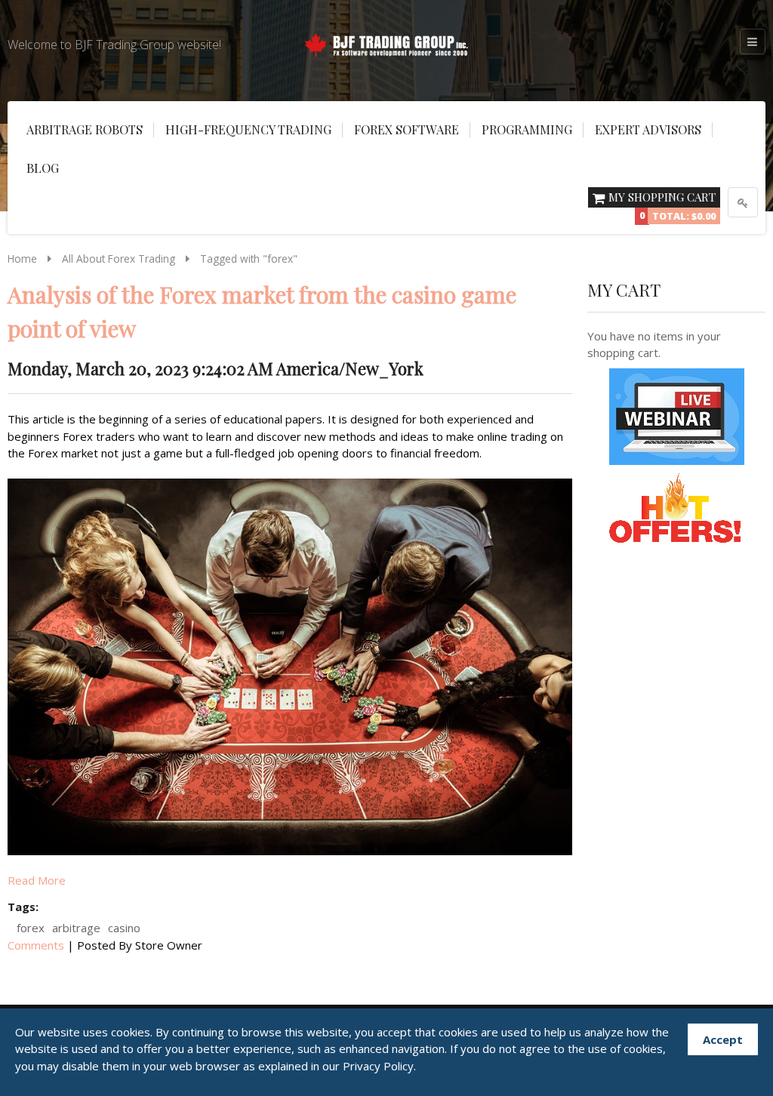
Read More (37, 880)
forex (31, 927)
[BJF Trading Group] (386, 42)
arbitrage (76, 927)
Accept (723, 1039)
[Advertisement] (60, 271)
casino (124, 927)
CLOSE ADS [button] (60, 41)
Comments (36, 945)
